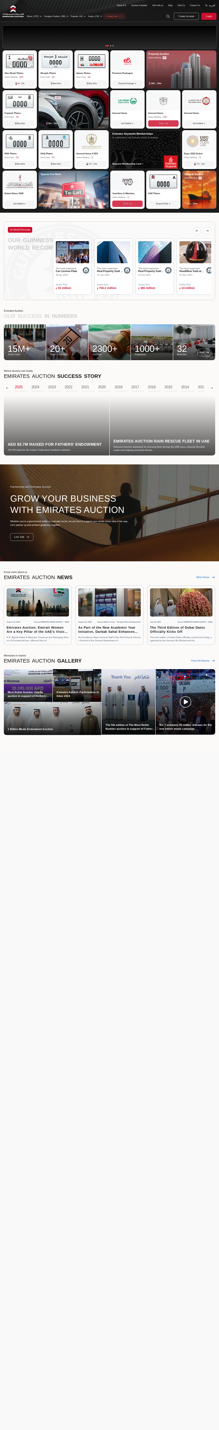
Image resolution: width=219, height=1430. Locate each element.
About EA (121, 5)
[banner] (109, 37)
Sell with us (157, 5)
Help (170, 5)
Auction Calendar (139, 5)
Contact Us (195, 5)
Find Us (181, 5)
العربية (212, 5)
